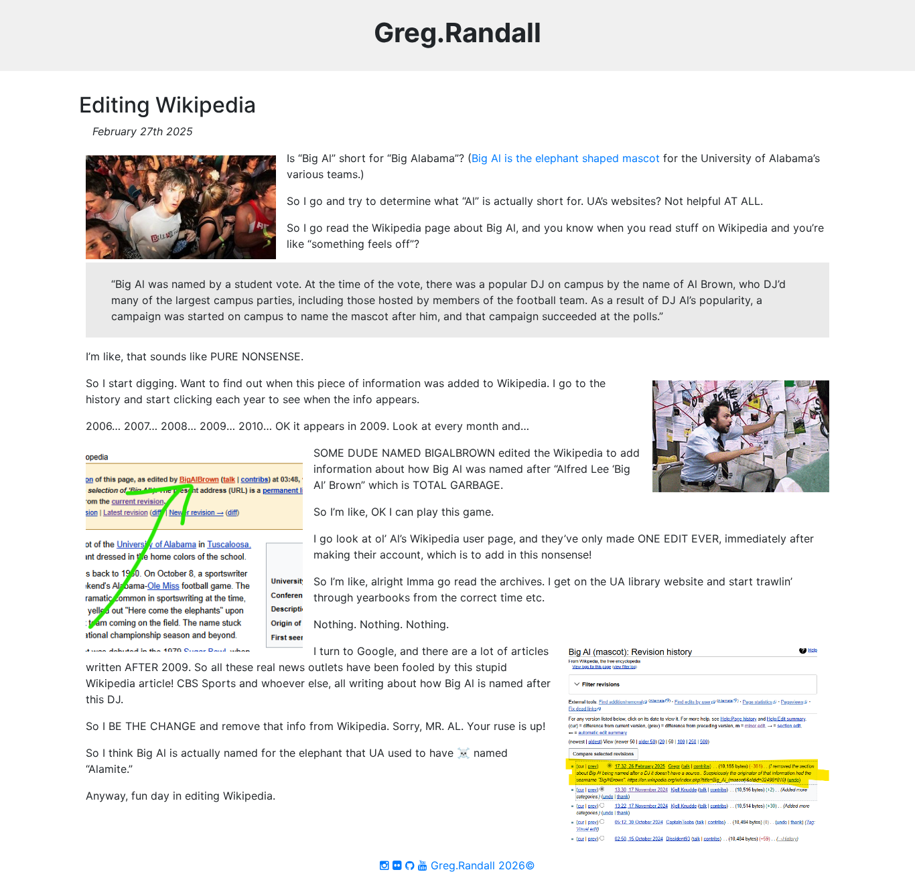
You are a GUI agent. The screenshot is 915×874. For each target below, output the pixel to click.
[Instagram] (384, 865)
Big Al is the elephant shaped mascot (566, 158)
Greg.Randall (457, 32)
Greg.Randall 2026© (483, 865)
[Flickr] (397, 865)
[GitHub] (410, 865)
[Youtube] (422, 865)
